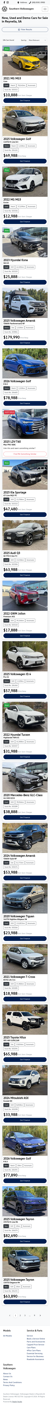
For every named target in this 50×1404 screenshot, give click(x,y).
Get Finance (25, 100)
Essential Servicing (34, 1353)
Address (23, 2)
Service (30, 1336)
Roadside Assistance (35, 1359)
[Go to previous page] (10, 1315)
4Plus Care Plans (34, 1350)
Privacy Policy (9, 1385)
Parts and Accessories (36, 1341)
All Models (7, 1336)
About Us (7, 1373)
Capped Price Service (35, 1344)
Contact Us (7, 1376)
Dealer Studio (17, 1402)
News (5, 1379)
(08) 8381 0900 (38, 2)
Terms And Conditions (12, 1382)
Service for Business (35, 1356)
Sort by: (24, 40)
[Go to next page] (40, 1315)
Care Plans (31, 1347)
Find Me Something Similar (25, 454)
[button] (45, 9)
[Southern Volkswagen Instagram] (8, 2)
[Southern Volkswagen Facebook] (4, 2)
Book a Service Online (36, 1339)
